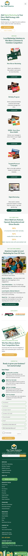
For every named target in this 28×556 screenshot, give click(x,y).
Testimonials (5, 513)
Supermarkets (5, 494)
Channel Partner (6, 508)
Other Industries (6, 498)
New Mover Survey (6, 521)
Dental (3, 486)
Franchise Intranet (6, 506)
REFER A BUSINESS (9, 478)
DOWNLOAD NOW (9, 354)
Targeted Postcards (6, 470)
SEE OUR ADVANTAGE (10, 304)
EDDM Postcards (6, 467)
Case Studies (5, 515)
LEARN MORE (14, 76)
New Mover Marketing (7, 463)
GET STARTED (8, 27)
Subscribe (23, 455)
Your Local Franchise (7, 529)
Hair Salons (4, 488)
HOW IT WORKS (9, 30)
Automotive (4, 484)
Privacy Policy (5, 546)
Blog (3, 519)
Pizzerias (4, 492)
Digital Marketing (6, 472)
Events (3, 517)
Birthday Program (6, 465)
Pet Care (4, 490)
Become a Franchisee (7, 504)
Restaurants (4, 496)
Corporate (4, 527)
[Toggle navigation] (25, 4)
